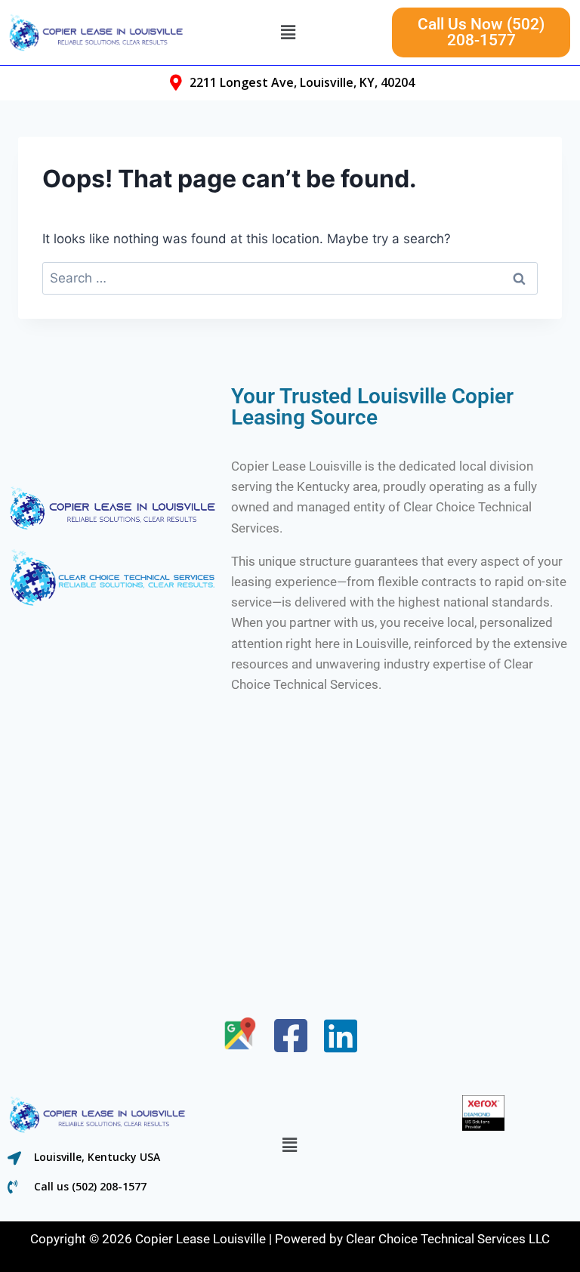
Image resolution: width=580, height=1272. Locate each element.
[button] (288, 32)
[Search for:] (290, 278)
